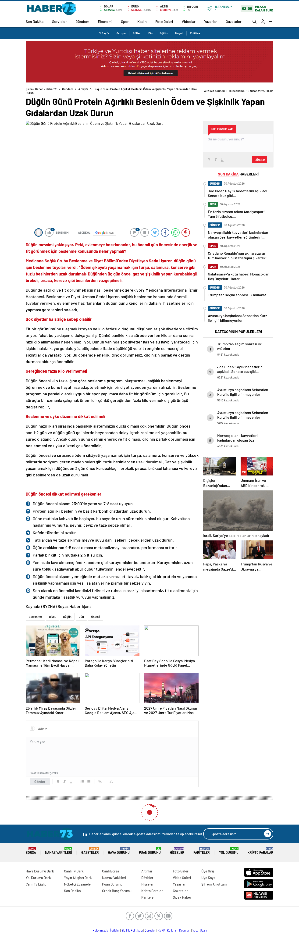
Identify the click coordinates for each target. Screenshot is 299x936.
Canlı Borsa (110, 871)
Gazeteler (234, 21)
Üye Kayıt (208, 877)
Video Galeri (182, 877)
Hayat (179, 33)
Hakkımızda (100, 930)
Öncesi (95, 616)
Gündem (82, 21)
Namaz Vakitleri (58, 850)
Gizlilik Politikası (132, 930)
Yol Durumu (228, 850)
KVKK (161, 930)
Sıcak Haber (182, 897)
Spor (125, 21)
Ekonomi (105, 21)
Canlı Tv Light (36, 884)
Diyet (52, 616)
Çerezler (150, 930)
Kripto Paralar (260, 850)
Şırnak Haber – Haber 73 (41, 89)
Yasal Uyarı (199, 930)
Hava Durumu (119, 850)
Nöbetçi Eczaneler (78, 884)
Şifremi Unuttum (214, 884)
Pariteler (201, 850)
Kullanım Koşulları (179, 930)
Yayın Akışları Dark (78, 877)
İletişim (115, 930)
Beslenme (35, 616)
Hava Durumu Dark (40, 871)
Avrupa (121, 33)
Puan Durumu (150, 850)
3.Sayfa (104, 33)
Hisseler (177, 850)
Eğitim (164, 33)
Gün (81, 616)
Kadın (142, 21)
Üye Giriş (207, 871)
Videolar (189, 21)
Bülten (137, 33)
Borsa (31, 850)
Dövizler (147, 877)
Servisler (59, 21)
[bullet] (88, 781)
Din (150, 33)
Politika (195, 33)
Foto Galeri (164, 21)
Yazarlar (210, 21)
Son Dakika (34, 21)
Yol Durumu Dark (38, 877)
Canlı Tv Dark (74, 871)
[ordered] (82, 781)
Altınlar (147, 871)
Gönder (39, 781)
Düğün (67, 616)
